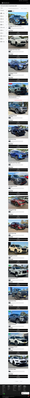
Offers (8, 389)
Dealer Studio (7, 397)
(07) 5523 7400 (26, 0)
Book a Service (19, 387)
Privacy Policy (24, 391)
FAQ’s (13, 389)
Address (21, 0)
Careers (24, 388)
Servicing (14, 386)
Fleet (24, 389)
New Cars (9, 387)
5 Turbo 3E (3, 392)
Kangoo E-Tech (3, 391)
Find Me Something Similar (18, 100)
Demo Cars (9, 388)
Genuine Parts (19, 388)
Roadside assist (14, 390)
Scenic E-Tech (3, 387)
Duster (3, 389)
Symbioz (3, 386)
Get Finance (18, 57)
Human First (14, 387)
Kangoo (3, 390)
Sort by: (22, 8)
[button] (27, 3)
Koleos (3, 388)
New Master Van (3, 393)
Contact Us (24, 387)
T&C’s (13, 388)
